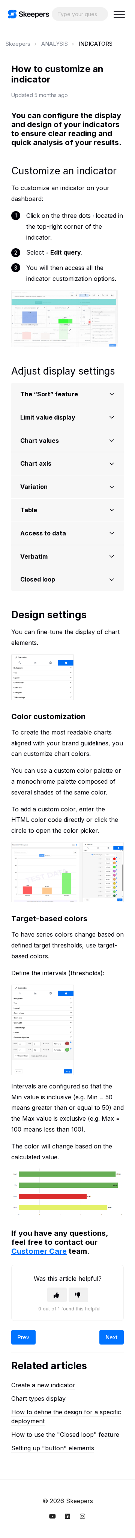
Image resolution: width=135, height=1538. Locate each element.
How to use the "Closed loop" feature (65, 1434)
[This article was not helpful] (78, 1295)
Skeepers (18, 43)
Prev (23, 1337)
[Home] (29, 14)
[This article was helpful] (57, 1295)
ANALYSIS (54, 43)
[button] (119, 14)
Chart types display (38, 1398)
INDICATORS (95, 43)
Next (111, 1337)
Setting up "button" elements (52, 1448)
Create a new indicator (43, 1385)
